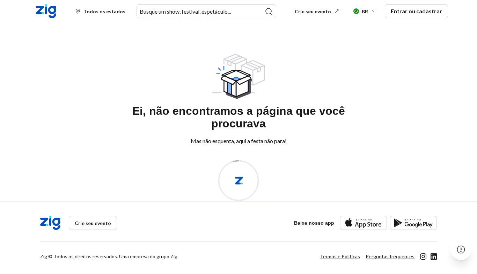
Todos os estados (104, 11)
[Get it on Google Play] (413, 223)
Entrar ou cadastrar (416, 11)
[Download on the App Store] (363, 223)
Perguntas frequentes (390, 256)
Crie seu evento (313, 11)
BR (365, 11)
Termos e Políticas (340, 256)
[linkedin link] (434, 256)
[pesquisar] (269, 11)
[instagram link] (423, 256)
